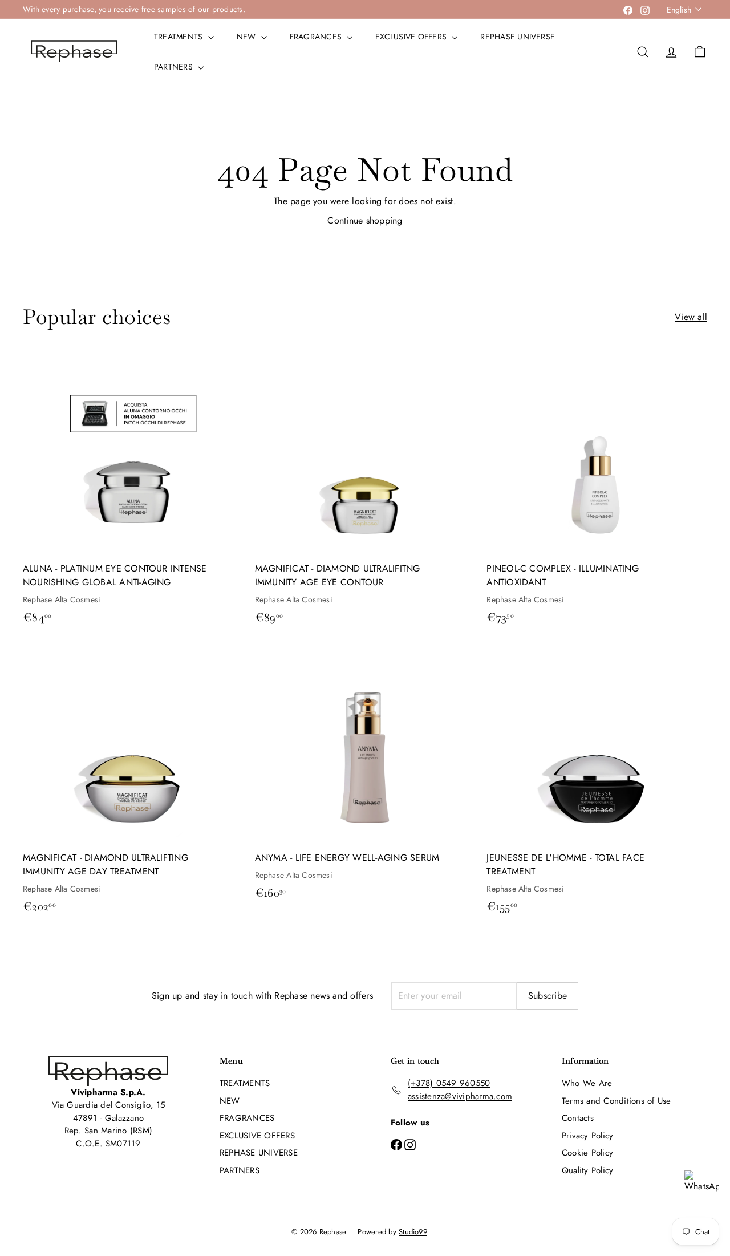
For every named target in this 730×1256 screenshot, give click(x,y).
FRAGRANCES (317, 36)
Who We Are (587, 1083)
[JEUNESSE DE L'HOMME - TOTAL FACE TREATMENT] (596, 783)
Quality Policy (587, 1170)
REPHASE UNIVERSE (517, 36)
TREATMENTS (179, 36)
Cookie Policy (587, 1152)
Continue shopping (364, 220)
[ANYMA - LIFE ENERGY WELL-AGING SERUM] (365, 776)
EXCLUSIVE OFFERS (412, 36)
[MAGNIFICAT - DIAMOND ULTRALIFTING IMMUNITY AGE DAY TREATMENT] (133, 783)
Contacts (578, 1118)
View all (691, 316)
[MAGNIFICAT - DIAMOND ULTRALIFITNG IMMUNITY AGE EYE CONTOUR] (365, 493)
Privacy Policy (587, 1135)
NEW (247, 36)
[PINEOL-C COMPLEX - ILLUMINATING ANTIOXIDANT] (596, 493)
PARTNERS (174, 66)
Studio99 (413, 1231)
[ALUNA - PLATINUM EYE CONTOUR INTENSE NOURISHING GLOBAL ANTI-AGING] (133, 493)
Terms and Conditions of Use (616, 1101)
